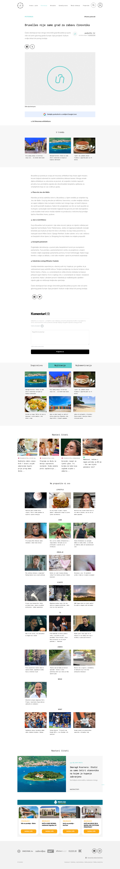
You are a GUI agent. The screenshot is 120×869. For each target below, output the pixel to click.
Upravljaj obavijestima (95, 857)
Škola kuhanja (75, 5)
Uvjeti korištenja (80, 862)
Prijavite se (60, 352)
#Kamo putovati (89, 17)
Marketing (73, 862)
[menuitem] (100, 5)
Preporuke (86, 5)
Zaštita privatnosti (88, 862)
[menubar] (100, 5)
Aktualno (53, 5)
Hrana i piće (33, 5)
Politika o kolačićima (98, 862)
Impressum (67, 862)
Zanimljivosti (63, 5)
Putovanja (44, 5)
